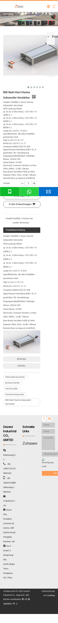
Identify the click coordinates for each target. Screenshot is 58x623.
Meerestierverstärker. (15, 377)
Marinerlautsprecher (14, 394)
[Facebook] (44, 419)
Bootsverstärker (12, 383)
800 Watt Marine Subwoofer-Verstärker (18, 402)
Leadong (51, 595)
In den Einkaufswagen (20, 204)
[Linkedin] (49, 419)
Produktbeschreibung (15, 230)
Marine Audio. (11, 389)
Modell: (9, 218)
